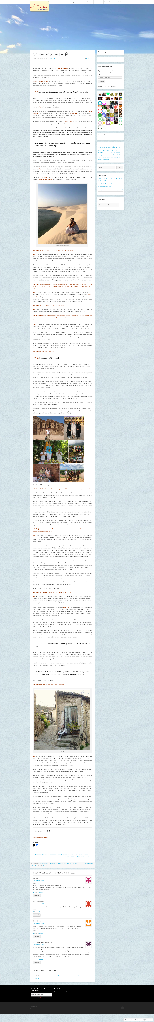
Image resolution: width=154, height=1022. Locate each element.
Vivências (120, 2)
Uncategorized (117, 157)
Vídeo (108, 160)
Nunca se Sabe (39, 6)
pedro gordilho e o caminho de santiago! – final (110, 190)
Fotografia (77, 863)
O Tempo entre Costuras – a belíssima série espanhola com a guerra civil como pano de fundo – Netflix (61, 854)
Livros (106, 155)
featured (45, 865)
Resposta (36, 896)
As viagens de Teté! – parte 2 (105, 193)
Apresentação (76, 2)
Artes (82, 2)
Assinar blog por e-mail (105, 66)
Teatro (112, 157)
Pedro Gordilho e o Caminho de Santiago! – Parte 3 (77, 856)
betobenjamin (52, 58)
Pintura (104, 157)
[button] (48, 428)
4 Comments (89, 58)
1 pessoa (41, 892)
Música (100, 157)
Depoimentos (53, 863)
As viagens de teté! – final (104, 186)
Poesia (108, 157)
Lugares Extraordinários (110, 2)
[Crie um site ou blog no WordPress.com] (30, 1008)
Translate (43, 998)
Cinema (107, 150)
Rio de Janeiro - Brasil (60, 992)
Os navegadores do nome (104, 183)
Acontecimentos (98, 2)
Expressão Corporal (69, 863)
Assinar (102, 81)
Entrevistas (90, 2)
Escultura (108, 152)
